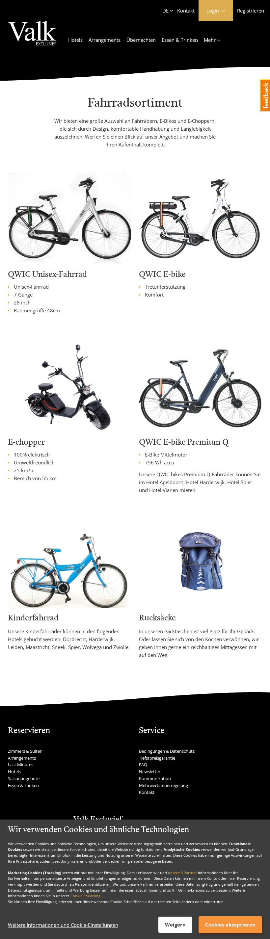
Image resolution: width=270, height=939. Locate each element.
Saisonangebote (24, 778)
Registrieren (250, 10)
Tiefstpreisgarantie (157, 758)
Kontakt (186, 10)
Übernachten (141, 40)
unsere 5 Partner (182, 872)
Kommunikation (155, 778)
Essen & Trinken (180, 40)
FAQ (143, 765)
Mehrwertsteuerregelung (163, 785)
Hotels (75, 40)
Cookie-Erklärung (85, 895)
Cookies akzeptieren (230, 924)
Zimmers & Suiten (25, 751)
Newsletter (149, 771)
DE (165, 10)
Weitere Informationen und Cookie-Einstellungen (63, 925)
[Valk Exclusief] (32, 37)
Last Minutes (20, 765)
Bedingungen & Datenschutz (167, 751)
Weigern (175, 924)
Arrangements (105, 40)
